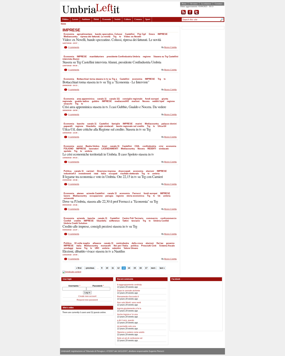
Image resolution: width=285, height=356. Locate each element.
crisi (161, 146)
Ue (159, 196)
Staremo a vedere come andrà (130, 332)
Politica (65, 19)
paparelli (68, 126)
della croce (137, 243)
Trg (114, 36)
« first (78, 268)
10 (107, 268)
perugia (109, 196)
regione (147, 56)
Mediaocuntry (71, 36)
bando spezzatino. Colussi (108, 34)
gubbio (95, 101)
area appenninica (85, 99)
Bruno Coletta (170, 47)
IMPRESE (163, 34)
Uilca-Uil (162, 126)
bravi (104, 146)
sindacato (164, 148)
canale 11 (102, 99)
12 (118, 268)
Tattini (125, 221)
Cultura (127, 19)
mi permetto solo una (126, 326)
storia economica (135, 196)
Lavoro (75, 19)
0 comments (73, 47)
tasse (78, 248)
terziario (135, 221)
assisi (80, 146)
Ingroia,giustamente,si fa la (129, 308)
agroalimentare (84, 34)
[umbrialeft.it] (90, 12)
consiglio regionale (132, 99)
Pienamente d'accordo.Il (128, 296)
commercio (152, 218)
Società (117, 19)
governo (170, 243)
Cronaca (138, 19)
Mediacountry (152, 123)
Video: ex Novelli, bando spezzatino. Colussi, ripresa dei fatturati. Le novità (112, 39)
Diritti (96, 19)
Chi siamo (194, 4)
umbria (88, 151)
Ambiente (86, 19)
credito (77, 221)
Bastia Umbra (92, 146)
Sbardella (91, 126)
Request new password (87, 300)
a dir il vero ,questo (125, 320)
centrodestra (122, 243)
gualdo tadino (82, 101)
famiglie (116, 123)
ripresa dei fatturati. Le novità (95, 36)
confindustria (149, 146)
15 (135, 268)
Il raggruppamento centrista (129, 285)
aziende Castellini (95, 193)
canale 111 (114, 99)
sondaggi (68, 248)
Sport (147, 19)
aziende (81, 218)
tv (120, 36)
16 (140, 268)
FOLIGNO (68, 148)
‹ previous (89, 268)
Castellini (130, 34)
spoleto (67, 151)
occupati (113, 173)
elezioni (150, 171)
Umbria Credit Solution (75, 223)
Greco (152, 34)
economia (137, 79)
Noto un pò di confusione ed (129, 338)
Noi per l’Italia (121, 245)
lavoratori (94, 148)
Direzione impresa (106, 171)
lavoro (67, 196)
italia (103, 173)
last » (162, 268)
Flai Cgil (141, 34)
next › (153, 268)
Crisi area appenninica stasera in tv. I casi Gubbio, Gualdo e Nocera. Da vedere (114, 106)
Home (184, 4)
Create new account (87, 296)
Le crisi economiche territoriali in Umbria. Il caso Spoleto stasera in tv (108, 154)
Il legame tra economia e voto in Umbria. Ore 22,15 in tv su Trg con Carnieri (113, 176)
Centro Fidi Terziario (132, 218)
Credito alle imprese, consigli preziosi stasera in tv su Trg (100, 226)
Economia (106, 19)
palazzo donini (169, 123)
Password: (98, 286)
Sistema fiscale (167, 245)
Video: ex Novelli (132, 36)
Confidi (67, 221)
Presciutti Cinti (148, 245)
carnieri (90, 171)
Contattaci (218, 4)
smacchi (68, 103)
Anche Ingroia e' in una (127, 314)
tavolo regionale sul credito (130, 126)
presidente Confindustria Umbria (123, 56)
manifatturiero (97, 56)
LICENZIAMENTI (109, 148)
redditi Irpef (158, 101)
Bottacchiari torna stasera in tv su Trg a (97, 79)
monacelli (106, 245)
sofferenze (114, 221)
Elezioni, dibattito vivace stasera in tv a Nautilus (94, 251)
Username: (74, 286)
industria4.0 (70, 173)
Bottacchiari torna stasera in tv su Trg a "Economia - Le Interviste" (106, 82)
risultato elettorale (129, 173)
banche (80, 123)
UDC (97, 248)
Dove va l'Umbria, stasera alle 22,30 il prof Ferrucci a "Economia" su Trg (110, 201)
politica (134, 245)
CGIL (137, 146)
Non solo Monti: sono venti (129, 302)
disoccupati (124, 171)
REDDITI (151, 148)
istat (96, 173)
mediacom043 (122, 101)
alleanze (97, 243)
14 (129, 268)
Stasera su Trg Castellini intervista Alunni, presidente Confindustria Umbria (112, 62)
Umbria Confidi (161, 221)
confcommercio (168, 218)
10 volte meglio (82, 243)
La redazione (206, 4)
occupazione (96, 196)
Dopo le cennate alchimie (128, 290)
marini (138, 123)
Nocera (145, 101)
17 (146, 268)
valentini (116, 248)
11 (113, 268)
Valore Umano (131, 248)
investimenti (85, 173)
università (69, 198)
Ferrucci (136, 193)
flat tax (160, 243)
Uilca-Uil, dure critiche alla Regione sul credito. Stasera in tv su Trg (107, 129)
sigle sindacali (105, 126)
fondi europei (152, 99)
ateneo (80, 193)
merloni (136, 101)
